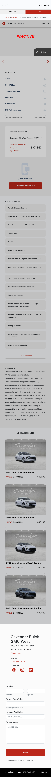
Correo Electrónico (15, 699)
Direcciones (16, 653)
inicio (7, 17)
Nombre (10, 686)
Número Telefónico (14, 712)
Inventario (15, 17)
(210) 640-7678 (42, 5)
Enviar (25, 752)
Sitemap (42, 772)
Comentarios (12, 722)
